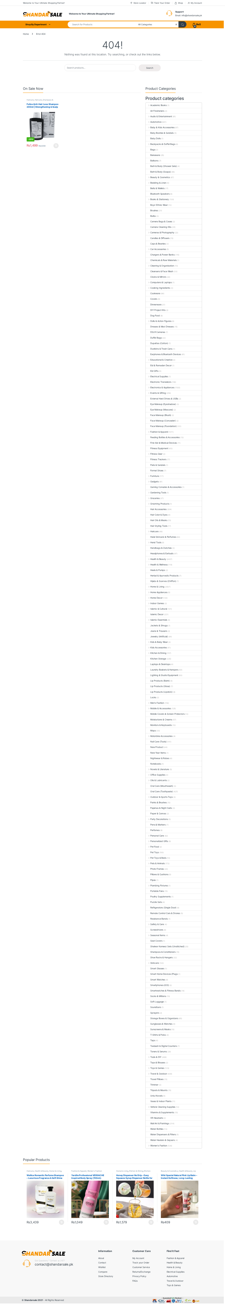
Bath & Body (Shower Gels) (163, 166)
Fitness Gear (156, 453)
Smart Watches (157, 979)
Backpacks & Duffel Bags (162, 144)
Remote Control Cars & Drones (165, 913)
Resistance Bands (159, 918)
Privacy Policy (139, 1276)
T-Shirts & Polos (158, 1034)
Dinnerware (155, 304)
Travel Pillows (156, 1079)
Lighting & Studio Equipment (164, 675)
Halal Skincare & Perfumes (163, 537)
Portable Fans (157, 891)
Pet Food (154, 846)
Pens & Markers (158, 824)
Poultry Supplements (160, 896)
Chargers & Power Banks (162, 254)
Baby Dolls (155, 138)
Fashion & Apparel (159, 431)
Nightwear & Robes (159, 758)
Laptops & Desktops (160, 664)
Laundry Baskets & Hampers (164, 669)
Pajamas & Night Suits (161, 808)
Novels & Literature (159, 769)
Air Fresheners (157, 111)
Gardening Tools (158, 492)
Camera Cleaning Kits (160, 227)
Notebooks (155, 763)
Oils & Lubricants (158, 780)
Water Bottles (156, 1129)
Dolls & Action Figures (160, 321)
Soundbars (155, 1007)
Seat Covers (156, 940)
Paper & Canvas (158, 813)
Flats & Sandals (157, 465)
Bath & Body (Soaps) (160, 171)
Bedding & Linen (158, 182)
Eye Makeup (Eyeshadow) (163, 404)
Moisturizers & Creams (161, 719)
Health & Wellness (158, 564)
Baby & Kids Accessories (162, 127)
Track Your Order (162, 3)
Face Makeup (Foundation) (163, 426)
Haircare (30, 100)
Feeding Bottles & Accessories (165, 437)
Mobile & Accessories (160, 708)
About (101, 1258)
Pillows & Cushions (159, 874)
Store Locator (139, 3)
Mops (153, 730)
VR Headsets (156, 1118)
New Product (156, 747)
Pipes (153, 880)
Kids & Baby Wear (159, 642)
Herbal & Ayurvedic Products (164, 575)
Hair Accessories (158, 509)
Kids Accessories (158, 647)
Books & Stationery (159, 199)
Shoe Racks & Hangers (161, 957)
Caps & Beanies (158, 243)
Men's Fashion (157, 703)
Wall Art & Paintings (159, 1123)
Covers (153, 299)
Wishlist (102, 1267)
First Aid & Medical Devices (163, 442)
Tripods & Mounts (158, 1090)
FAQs (134, 1280)
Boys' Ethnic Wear (159, 205)
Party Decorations (159, 819)
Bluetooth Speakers (159, 193)
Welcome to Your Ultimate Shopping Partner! (44, 3)
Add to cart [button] (56, 145)
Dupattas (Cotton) (159, 343)
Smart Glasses (157, 968)
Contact (102, 1262)
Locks (153, 697)
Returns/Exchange (141, 1271)
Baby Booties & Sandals (162, 133)
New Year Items (158, 752)
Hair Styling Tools (158, 526)
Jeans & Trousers (158, 631)
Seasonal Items (157, 935)
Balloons (154, 160)
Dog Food (155, 315)
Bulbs (153, 216)
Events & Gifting (158, 393)
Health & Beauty (158, 559)
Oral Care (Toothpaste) (161, 791)
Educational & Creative (161, 359)
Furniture (154, 476)
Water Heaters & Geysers (162, 1140)
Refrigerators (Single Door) (163, 907)
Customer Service (141, 1267)
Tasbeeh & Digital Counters (163, 1046)
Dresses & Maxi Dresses (162, 326)
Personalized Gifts (159, 841)
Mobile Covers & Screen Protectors (167, 714)
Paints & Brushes (158, 802)
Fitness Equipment (159, 448)
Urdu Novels (156, 1095)
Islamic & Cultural (158, 608)
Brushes (154, 210)
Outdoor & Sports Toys (161, 797)
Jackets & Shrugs (159, 625)
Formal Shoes (156, 470)
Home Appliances (158, 592)
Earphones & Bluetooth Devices (165, 354)
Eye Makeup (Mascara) (161, 409)
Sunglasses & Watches (161, 1023)
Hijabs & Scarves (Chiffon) (163, 581)
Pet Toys (154, 852)
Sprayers (154, 1012)
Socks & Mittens (158, 996)
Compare (102, 1271)
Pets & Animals (157, 863)
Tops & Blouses (157, 1062)
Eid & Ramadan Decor (161, 365)
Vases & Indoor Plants (160, 1101)
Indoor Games (157, 603)
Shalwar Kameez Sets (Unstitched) (167, 946)
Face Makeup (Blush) (160, 415)
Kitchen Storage (158, 658)
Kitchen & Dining (158, 653)
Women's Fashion (158, 1145)
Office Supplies (157, 774)
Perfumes (155, 830)
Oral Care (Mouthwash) (161, 786)
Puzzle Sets (156, 902)
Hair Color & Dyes (158, 514)
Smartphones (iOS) (159, 985)
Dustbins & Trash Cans (161, 348)
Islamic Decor (156, 614)
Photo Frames (157, 869)
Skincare (154, 963)
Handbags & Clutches (161, 548)
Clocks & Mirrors (158, 277)
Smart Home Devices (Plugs (164, 974)
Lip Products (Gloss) (160, 686)
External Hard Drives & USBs (164, 398)
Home (26, 34)
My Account (196, 3)
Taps (152, 1040)
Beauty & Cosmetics (160, 177)
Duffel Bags (156, 337)
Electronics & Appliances (162, 387)
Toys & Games (157, 1068)
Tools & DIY (155, 1057)
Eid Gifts (154, 371)
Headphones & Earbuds (161, 553)
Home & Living (157, 586)
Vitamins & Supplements (162, 1112)
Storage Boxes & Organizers (164, 1018)
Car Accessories (158, 249)
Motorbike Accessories (161, 736)
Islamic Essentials (158, 619)
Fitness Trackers (158, 459)
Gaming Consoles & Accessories (166, 487)
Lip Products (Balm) (160, 680)
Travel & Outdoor (158, 1073)
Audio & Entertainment (161, 116)
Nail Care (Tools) (158, 741)
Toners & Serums (158, 1051)
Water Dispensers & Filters (163, 1134)
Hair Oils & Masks (158, 520)
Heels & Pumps (157, 570)
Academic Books (158, 105)
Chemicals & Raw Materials (163, 260)
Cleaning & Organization (162, 265)
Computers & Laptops (161, 282)
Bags (152, 149)
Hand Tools (155, 542)
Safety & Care (157, 924)
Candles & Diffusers (159, 238)
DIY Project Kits (157, 310)
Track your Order (140, 1262)
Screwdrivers (156, 929)
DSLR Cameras (157, 332)
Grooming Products (159, 503)
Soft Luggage (157, 1001)
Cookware (155, 293)
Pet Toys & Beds (158, 858)
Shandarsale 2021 (33, 1300)
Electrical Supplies (159, 376)
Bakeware (155, 155)
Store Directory (105, 1276)
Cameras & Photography (162, 232)
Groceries (155, 498)
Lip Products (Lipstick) (161, 692)
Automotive (155, 122)
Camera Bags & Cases (161, 221)
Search (149, 68)
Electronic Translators (160, 382)
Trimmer (154, 1084)
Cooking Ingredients (160, 288)
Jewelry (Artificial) (159, 636)
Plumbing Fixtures (159, 885)
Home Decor (156, 597)
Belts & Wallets (157, 188)
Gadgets (154, 481)
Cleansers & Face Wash (161, 271)
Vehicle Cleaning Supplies (162, 1107)
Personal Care (157, 835)
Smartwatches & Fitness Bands (165, 990)
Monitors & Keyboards (161, 725)
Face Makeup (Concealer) (163, 420)
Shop (180, 3)
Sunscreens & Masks (160, 1029)
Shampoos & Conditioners (163, 952)
